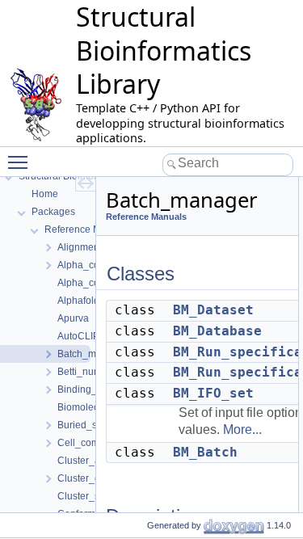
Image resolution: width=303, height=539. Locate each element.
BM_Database (217, 331)
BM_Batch (205, 452)
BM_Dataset (213, 310)
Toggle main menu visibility (21, 161)
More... (242, 429)
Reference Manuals (146, 216)
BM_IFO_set (213, 393)
